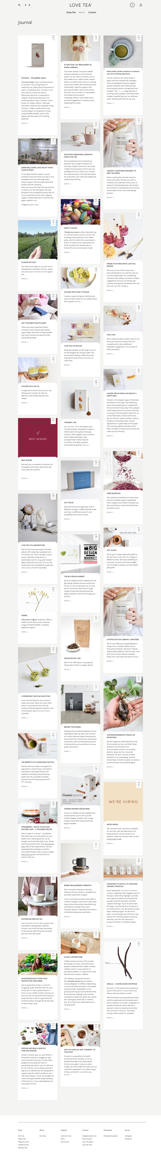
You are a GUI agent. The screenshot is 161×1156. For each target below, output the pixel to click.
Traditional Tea (23, 1145)
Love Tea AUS (87, 1145)
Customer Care (66, 1136)
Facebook (128, 1139)
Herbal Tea (22, 1139)
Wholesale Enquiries (111, 1136)
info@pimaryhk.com (89, 1136)
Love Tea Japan (87, 1142)
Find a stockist (87, 1139)
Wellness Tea (22, 1147)
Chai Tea (21, 1136)
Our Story (42, 1136)
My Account (65, 1142)
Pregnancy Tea (23, 1142)
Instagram (128, 1136)
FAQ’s (63, 1139)
